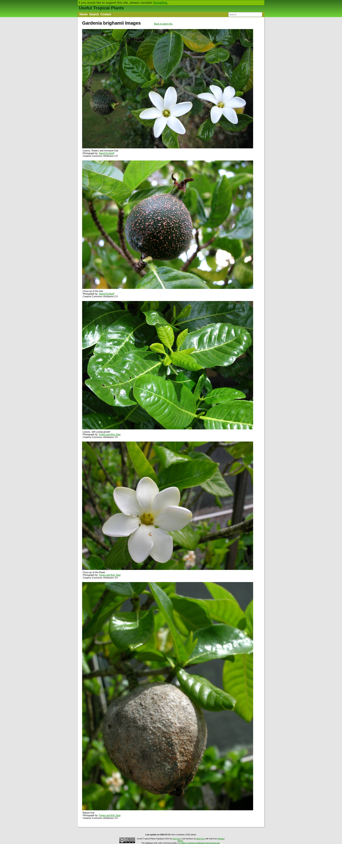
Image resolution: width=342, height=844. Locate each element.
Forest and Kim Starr (110, 434)
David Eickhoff (106, 153)
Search (94, 14)
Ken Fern (177, 839)
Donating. (160, 2)
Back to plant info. (163, 23)
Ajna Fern (200, 839)
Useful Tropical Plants (101, 8)
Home (84, 14)
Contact (105, 14)
